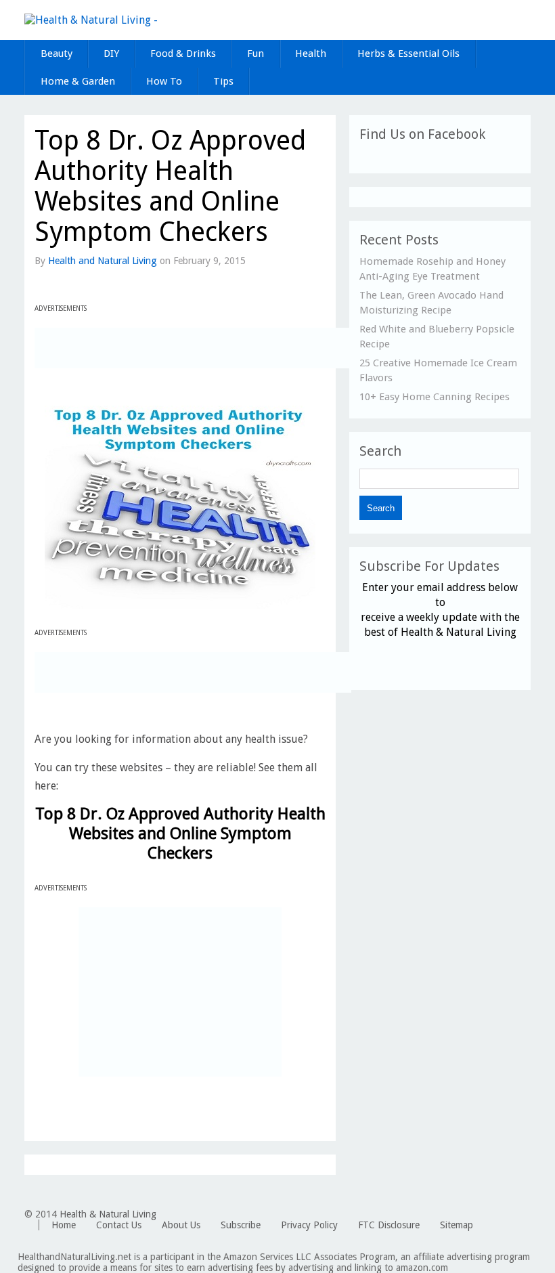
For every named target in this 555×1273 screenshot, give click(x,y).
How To (164, 81)
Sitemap (456, 1225)
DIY (111, 53)
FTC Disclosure (389, 1225)
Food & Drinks (183, 53)
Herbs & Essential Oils (408, 53)
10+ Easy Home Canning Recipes (434, 397)
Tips (223, 81)
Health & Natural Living (108, 1214)
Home (63, 1225)
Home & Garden (78, 81)
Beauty (56, 53)
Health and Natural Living (102, 260)
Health (310, 53)
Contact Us (118, 1225)
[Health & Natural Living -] (91, 20)
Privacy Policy (309, 1225)
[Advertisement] (193, 348)
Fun (255, 53)
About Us (181, 1225)
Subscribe (241, 1225)
